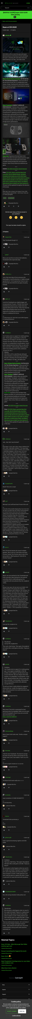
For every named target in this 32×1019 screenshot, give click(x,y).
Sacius (7, 816)
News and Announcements (10, 21)
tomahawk (11, 198)
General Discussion (6, 948)
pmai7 (7, 255)
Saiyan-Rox (8, 237)
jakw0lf (7, 572)
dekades (7, 35)
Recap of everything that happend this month (13, 951)
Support (4, 994)
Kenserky (7, 750)
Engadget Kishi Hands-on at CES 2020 (13, 176)
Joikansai (7, 439)
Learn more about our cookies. (18, 1007)
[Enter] (3, 8)
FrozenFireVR (8, 483)
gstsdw (7, 664)
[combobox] (16, 8)
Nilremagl (7, 777)
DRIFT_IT (7, 299)
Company (4, 999)
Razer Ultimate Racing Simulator (11, 79)
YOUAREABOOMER (10, 891)
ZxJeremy (7, 795)
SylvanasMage (9, 731)
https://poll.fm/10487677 (10, 716)
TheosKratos (8, 621)
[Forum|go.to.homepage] (11, 3)
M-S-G (7, 547)
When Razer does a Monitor (9, 968)
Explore (4, 989)
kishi (4, 198)
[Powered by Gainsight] (16, 978)
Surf (6, 501)
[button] (2, 3)
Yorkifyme (8, 333)
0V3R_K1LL (8, 274)
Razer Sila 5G (5, 956)
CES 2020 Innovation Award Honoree (17, 169)
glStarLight (8, 837)
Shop (3, 984)
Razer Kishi (6, 156)
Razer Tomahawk (7, 105)
